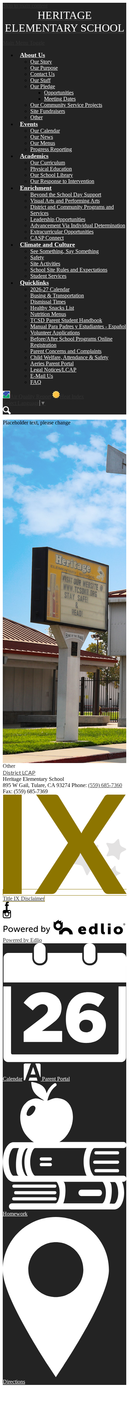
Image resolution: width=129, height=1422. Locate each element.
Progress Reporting (51, 149)
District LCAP (19, 772)
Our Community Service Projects (66, 105)
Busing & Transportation (57, 295)
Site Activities (45, 263)
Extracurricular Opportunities (62, 232)
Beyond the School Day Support (65, 194)
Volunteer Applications (55, 332)
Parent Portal (55, 1079)
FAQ (35, 382)
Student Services (48, 276)
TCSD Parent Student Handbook (66, 320)
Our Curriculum (47, 163)
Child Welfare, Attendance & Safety (69, 357)
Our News (41, 137)
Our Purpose (44, 68)
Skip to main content (25, 6)
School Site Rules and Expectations (68, 270)
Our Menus (42, 143)
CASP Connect (47, 238)
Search (7, 410)
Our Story (41, 62)
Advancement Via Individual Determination (77, 225)
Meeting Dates (60, 99)
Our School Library (51, 175)
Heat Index (72, 396)
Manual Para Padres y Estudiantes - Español (78, 326)
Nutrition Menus (48, 314)
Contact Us (42, 74)
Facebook (7, 906)
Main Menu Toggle (24, 43)
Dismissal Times (48, 302)
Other (36, 117)
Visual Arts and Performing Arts (65, 201)
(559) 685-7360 (105, 785)
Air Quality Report (30, 396)
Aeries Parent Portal (52, 363)
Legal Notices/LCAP (53, 370)
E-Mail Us (41, 376)
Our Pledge (42, 86)
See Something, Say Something (64, 251)
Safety (37, 257)
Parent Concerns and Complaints (65, 351)
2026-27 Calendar (49, 289)
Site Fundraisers (47, 111)
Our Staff (40, 80)
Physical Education (51, 169)
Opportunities (59, 92)
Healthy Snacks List (52, 308)
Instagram (7, 914)
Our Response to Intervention (62, 181)
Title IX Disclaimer (23, 898)
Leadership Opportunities (57, 219)
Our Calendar (45, 131)
